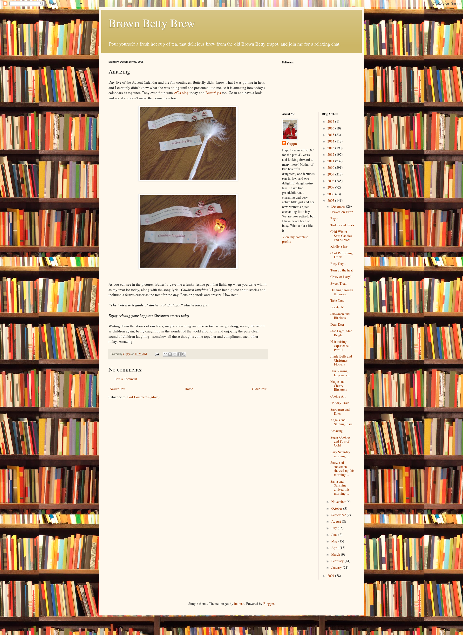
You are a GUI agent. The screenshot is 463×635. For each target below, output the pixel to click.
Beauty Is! (337, 307)
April (335, 547)
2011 (331, 161)
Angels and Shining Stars (341, 422)
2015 (331, 134)
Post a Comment (126, 379)
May (334, 541)
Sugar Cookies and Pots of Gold (340, 441)
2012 (331, 154)
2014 (331, 141)
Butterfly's (213, 92)
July (334, 528)
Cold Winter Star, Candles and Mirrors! (341, 235)
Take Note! (338, 300)
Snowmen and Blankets (340, 315)
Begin (334, 218)
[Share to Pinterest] (183, 354)
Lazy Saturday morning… (340, 454)
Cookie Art (338, 396)
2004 (331, 575)
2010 (331, 167)
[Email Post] (157, 354)
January (337, 567)
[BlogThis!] (170, 354)
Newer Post (117, 388)
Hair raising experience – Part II (340, 345)
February (338, 561)
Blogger (268, 603)
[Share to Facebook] (179, 354)
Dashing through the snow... (341, 292)
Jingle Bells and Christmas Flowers (341, 360)
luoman (239, 603)
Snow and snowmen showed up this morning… (342, 468)
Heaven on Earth (341, 211)
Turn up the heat (341, 270)
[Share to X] (174, 354)
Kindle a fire (338, 246)
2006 (331, 194)
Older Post (259, 388)
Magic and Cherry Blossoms (338, 385)
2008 (331, 180)
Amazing (336, 430)
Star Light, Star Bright (341, 333)
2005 (331, 200)
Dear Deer (337, 324)
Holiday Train (339, 402)
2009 (331, 174)
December (338, 206)
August (336, 521)
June (334, 534)
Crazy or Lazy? (340, 276)
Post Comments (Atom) (143, 397)
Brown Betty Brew (152, 22)
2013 (331, 148)
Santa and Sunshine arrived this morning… (339, 487)
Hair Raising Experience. (340, 373)
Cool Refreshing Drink (341, 255)
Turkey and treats (342, 225)
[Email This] (165, 354)
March (336, 554)
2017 (331, 121)
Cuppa (292, 143)
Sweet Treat (338, 283)
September (339, 515)
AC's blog (181, 92)
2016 (331, 128)
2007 (331, 187)
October (337, 508)
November (339, 501)
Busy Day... (338, 263)
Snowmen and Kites (340, 411)
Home (189, 388)
